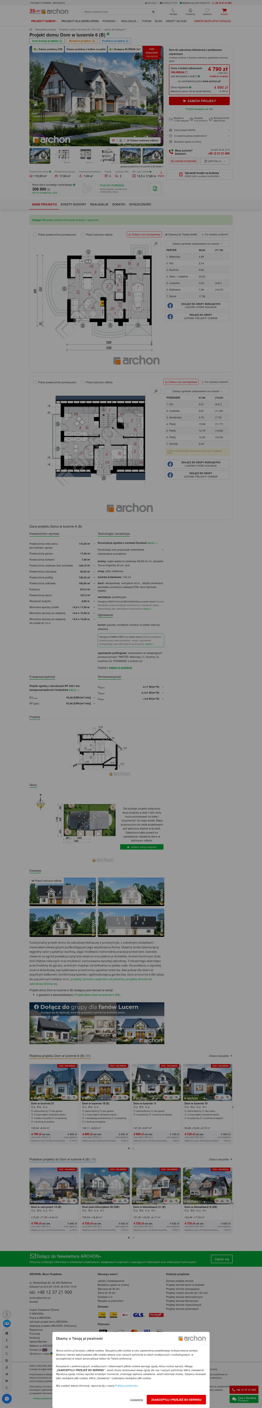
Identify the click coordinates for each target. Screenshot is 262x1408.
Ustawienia (136, 1399)
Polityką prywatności (126, 1385)
